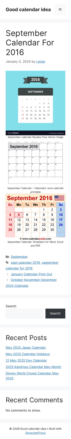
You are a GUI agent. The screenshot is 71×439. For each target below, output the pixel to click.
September (19, 257)
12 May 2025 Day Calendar (26, 360)
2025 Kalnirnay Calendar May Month (33, 367)
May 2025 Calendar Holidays (28, 354)
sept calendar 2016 (25, 263)
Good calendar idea (28, 9)
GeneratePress (35, 433)
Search (11, 306)
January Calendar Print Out (31, 274)
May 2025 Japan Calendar (26, 347)
